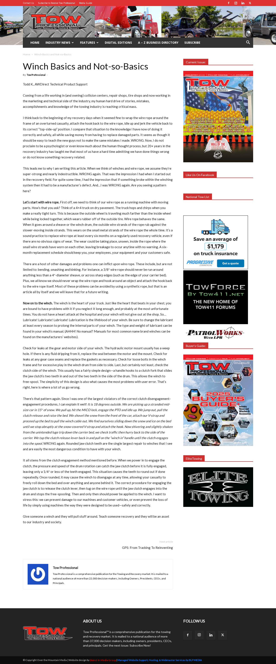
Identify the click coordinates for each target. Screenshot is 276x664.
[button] (248, 43)
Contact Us (28, 3)
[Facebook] (228, 3)
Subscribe (192, 42)
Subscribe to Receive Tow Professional (56, 3)
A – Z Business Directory (158, 42)
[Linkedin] (243, 3)
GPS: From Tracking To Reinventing (147, 547)
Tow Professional (36, 74)
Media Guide (85, 3)
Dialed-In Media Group (103, 660)
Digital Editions (118, 42)
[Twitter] (250, 3)
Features (87, 42)
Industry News (57, 42)
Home (34, 42)
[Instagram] (235, 3)
